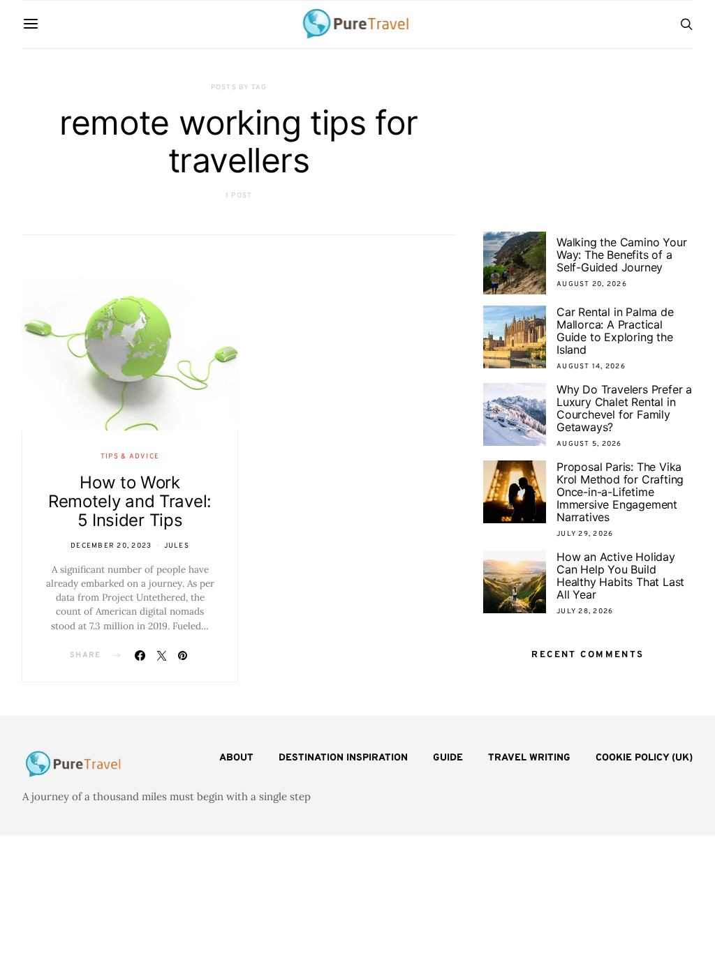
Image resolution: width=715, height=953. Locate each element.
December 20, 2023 (111, 545)
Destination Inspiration (343, 758)
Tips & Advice (130, 456)
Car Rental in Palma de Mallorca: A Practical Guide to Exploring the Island (615, 331)
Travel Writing (529, 758)
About (236, 758)
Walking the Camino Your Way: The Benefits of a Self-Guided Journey (621, 254)
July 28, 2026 (584, 611)
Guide (448, 758)
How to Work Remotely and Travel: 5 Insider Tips (130, 501)
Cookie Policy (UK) (644, 758)
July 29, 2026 (584, 534)
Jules (176, 545)
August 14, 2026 (591, 366)
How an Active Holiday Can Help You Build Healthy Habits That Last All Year (620, 575)
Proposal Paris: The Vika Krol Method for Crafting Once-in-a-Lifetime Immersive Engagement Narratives (620, 492)
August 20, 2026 (591, 284)
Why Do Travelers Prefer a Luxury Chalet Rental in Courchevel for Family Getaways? (624, 408)
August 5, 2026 (589, 444)
